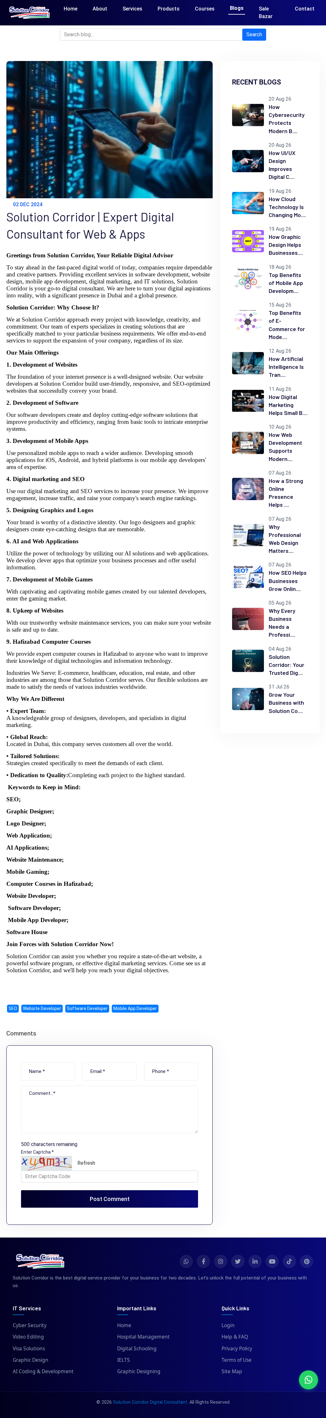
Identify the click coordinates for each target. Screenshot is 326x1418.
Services (132, 9)
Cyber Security (29, 1325)
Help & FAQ (235, 1336)
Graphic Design (30, 1359)
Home (70, 9)
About (100, 9)
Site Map (232, 1371)
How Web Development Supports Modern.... (285, 446)
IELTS (123, 1359)
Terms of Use (237, 1359)
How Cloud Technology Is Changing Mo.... (287, 206)
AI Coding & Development (43, 1371)
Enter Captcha (37, 1152)
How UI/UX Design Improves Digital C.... (282, 164)
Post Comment (110, 1199)
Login (228, 1325)
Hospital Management (143, 1336)
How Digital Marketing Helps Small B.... (288, 404)
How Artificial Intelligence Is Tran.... (286, 366)
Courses (205, 9)
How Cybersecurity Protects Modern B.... (287, 118)
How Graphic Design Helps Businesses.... (286, 244)
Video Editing (28, 1336)
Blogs (237, 8)
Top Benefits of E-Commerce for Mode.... (287, 324)
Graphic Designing (138, 1371)
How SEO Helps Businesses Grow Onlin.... (288, 580)
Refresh (86, 1163)
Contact (305, 9)
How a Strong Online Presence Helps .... (286, 492)
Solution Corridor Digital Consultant (150, 1402)
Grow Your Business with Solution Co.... (286, 702)
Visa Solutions (29, 1348)
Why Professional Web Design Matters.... (285, 538)
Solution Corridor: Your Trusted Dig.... (286, 664)
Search (254, 34)
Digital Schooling (137, 1348)
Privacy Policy (237, 1348)
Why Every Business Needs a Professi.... (282, 622)
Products (169, 9)
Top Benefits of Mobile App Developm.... (286, 282)
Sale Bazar (266, 12)
